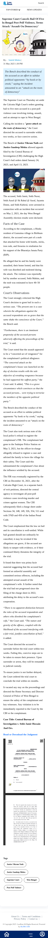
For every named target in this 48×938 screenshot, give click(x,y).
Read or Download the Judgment (20, 734)
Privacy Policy (20, 919)
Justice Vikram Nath (15, 864)
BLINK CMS (25, 927)
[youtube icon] (18, 934)
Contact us (33, 919)
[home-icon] (6, 934)
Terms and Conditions (31, 916)
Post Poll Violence (14, 888)
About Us (15, 916)
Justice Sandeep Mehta (16, 872)
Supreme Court (13, 880)
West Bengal (32, 880)
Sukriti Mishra (15, 60)
